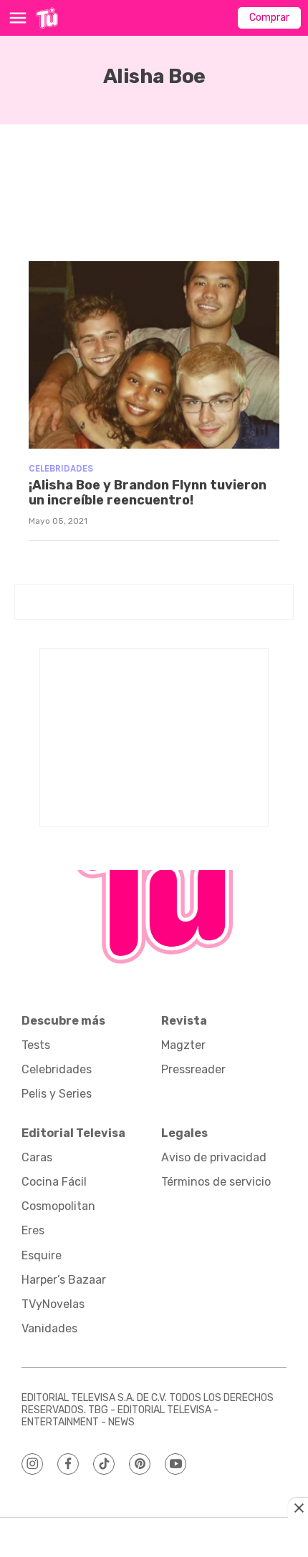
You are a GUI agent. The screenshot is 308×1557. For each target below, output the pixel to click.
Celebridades (61, 468)
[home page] (47, 18)
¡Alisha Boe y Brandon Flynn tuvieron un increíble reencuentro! (147, 493)
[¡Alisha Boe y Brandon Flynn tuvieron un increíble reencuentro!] (154, 355)
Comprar (269, 17)
